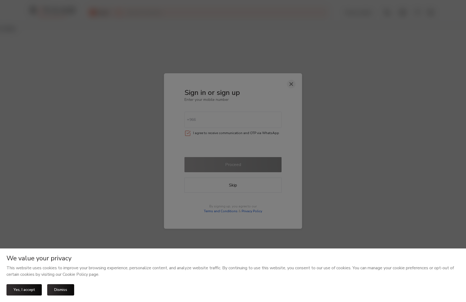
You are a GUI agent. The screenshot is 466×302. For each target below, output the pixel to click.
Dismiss (60, 289)
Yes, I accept (24, 289)
